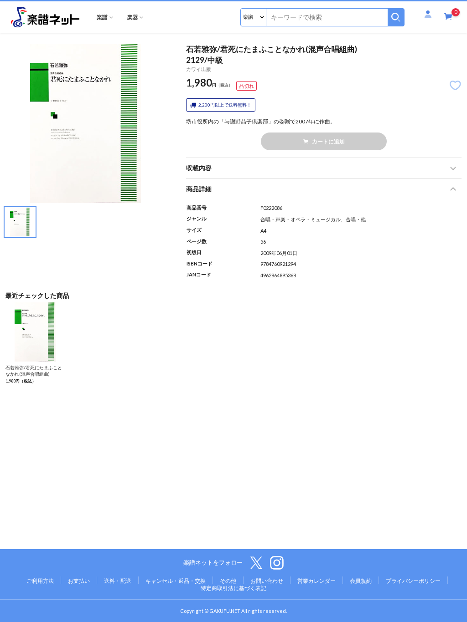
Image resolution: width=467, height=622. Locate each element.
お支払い (79, 580)
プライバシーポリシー (413, 580)
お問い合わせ (266, 580)
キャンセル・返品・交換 (175, 580)
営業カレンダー (316, 580)
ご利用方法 (40, 580)
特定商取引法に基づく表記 (233, 588)
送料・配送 (117, 580)
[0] (448, 17)
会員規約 (361, 580)
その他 (228, 580)
